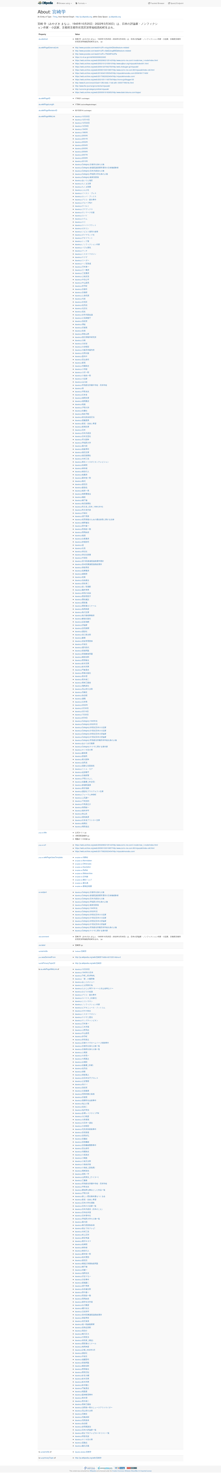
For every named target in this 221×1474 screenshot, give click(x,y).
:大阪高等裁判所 (85, 350)
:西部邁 (81, 602)
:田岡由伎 (82, 532)
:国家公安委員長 (85, 765)
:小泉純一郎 (83, 375)
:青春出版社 (83, 673)
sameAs (43, 951)
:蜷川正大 (82, 1333)
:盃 (79, 545)
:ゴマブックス (84, 209)
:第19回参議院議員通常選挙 (89, 561)
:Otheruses (83, 863)
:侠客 (80, 1071)
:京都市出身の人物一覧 (87, 1046)
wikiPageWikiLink (47, 116)
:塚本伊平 (82, 810)
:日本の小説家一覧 (85, 1206)
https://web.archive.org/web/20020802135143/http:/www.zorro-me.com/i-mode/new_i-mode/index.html (116, 60)
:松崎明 (81, 465)
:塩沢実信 (82, 1110)
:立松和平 (82, 1311)
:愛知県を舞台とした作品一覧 (90, 1190)
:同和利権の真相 (85, 1094)
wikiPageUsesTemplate (51, 857)
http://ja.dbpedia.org (84, 16)
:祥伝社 (81, 551)
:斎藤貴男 (82, 420)
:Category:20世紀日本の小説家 (90, 727)
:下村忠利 (82, 801)
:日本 (80, 430)
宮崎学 (59, 11)
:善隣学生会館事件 (85, 1100)
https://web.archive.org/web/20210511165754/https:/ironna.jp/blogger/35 (104, 79)
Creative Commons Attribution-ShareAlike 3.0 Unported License (132, 1471)
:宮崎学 (80, 951)
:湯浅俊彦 (82, 817)
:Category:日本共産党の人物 (89, 170)
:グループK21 (83, 202)
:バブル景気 (83, 247)
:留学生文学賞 (84, 1301)
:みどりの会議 (84, 991)
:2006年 (81, 151)
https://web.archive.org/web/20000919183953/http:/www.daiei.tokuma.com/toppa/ (108, 92)
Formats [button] (81, 3)
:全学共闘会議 (84, 314)
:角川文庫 (82, 612)
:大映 (80, 340)
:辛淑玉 (81, 644)
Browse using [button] (64, 3)
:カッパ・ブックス (85, 196)
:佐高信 (81, 305)
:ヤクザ (81, 257)
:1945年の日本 (84, 972)
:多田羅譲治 (83, 1426)
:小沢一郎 (82, 372)
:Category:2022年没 (86, 724)
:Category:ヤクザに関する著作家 (91, 746)
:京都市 (81, 289)
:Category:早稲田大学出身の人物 (91, 174)
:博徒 (80, 324)
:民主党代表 (83, 509)
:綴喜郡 (81, 573)
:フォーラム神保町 (85, 794)
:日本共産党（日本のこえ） (89, 1209)
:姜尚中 (81, 356)
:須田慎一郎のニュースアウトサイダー (93, 1407)
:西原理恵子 (83, 596)
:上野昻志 (82, 1030)
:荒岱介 (81, 1330)
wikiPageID (44, 98)
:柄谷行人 (82, 471)
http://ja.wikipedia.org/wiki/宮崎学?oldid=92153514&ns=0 (98, 957)
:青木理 (81, 676)
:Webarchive (83, 873)
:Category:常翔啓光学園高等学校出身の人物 (96, 740)
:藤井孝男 (82, 589)
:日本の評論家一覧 (85, 1429)
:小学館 (81, 369)
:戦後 (80, 404)
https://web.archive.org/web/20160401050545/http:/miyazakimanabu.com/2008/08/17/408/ (111, 73)
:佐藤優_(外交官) (85, 781)
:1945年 (81, 129)
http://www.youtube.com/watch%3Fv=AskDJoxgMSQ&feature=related (103, 50)
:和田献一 (82, 807)
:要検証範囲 (83, 886)
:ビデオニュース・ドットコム (90, 1007)
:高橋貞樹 (82, 1417)
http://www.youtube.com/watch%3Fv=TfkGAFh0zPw (96, 54)
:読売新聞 (82, 628)
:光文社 (81, 308)
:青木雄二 (82, 679)
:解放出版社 (83, 618)
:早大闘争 (82, 439)
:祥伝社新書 (83, 554)
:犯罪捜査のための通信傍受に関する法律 (94, 519)
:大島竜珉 (82, 1119)
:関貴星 (81, 1391)
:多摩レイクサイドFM (87, 1113)
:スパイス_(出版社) (86, 998)
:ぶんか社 (82, 190)
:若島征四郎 (83, 1327)
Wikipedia (93, 1471)
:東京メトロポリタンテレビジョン (92, 461)
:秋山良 (81, 813)
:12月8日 (82, 126)
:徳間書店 (82, 401)
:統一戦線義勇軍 (85, 1324)
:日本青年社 (83, 1215)
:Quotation (83, 867)
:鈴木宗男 (82, 663)
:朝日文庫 (82, 452)
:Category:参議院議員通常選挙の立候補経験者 (97, 167)
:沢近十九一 (83, 1276)
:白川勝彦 (82, 1305)
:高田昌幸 (82, 1420)
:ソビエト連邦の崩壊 (86, 231)
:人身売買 (82, 295)
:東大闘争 (82, 759)
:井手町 (81, 286)
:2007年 (81, 154)
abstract (43, 39)
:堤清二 (81, 1106)
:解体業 (81, 753)
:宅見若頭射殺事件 (85, 1129)
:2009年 (81, 158)
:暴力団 (81, 446)
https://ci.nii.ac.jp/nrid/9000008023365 (90, 57)
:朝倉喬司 (82, 449)
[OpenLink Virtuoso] (89, 1468)
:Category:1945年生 (86, 721)
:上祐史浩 (82, 276)
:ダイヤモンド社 (85, 234)
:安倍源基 (82, 1132)
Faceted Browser (157, 3)
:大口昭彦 (82, 1116)
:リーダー (82, 260)
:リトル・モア (84, 769)
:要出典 (81, 883)
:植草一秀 (82, 490)
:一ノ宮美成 (83, 263)
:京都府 (81, 292)
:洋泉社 (81, 513)
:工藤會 (81, 1180)
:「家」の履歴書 (85, 978)
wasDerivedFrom (47, 957)
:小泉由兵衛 (83, 1164)
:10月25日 (82, 116)
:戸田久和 (82, 407)
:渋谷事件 (82, 1279)
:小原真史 (82, 1154)
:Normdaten (83, 860)
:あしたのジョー (85, 982)
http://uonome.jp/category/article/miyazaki (92, 89)
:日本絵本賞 (83, 1212)
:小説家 (81, 378)
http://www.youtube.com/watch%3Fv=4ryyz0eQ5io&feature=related (102, 47)
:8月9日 (81, 717)
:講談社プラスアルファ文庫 (89, 791)
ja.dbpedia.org (115, 16)
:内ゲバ (81, 1084)
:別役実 (81, 321)
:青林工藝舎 (83, 682)
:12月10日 (82, 119)
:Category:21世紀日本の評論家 (90, 737)
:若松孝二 (82, 583)
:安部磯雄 (82, 1142)
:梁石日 (81, 484)
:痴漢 (80, 535)
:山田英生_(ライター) (87, 1177)
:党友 (80, 311)
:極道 (80, 497)
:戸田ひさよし (84, 778)
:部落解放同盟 (84, 653)
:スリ (80, 222)
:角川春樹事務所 (85, 615)
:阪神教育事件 (84, 1394)
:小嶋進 (81, 1158)
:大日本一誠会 (84, 1122)
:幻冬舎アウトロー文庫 (87, 820)
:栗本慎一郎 (83, 477)
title (43, 832)
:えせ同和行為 (84, 985)
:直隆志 (81, 1442)
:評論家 (81, 625)
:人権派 (81, 1052)
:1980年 (81, 132)
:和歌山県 (82, 334)
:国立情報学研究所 (85, 337)
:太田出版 (82, 353)
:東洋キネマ (83, 1241)
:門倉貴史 (82, 669)
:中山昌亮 (82, 282)
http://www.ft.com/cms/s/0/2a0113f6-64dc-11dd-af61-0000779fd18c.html (104, 82)
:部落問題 (82, 650)
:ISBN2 (81, 857)
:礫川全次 (82, 1308)
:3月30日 (82, 708)
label (42, 945)
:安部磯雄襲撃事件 (85, 1145)
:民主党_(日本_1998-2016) (89, 506)
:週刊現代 (82, 647)
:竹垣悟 (81, 557)
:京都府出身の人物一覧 (87, 1049)
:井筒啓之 (82, 1039)
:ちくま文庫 (83, 183)
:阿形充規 (82, 1436)
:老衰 (80, 577)
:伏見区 (81, 302)
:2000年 (81, 135)
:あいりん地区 (84, 180)
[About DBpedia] (45, 3)
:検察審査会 (83, 493)
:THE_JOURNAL (85, 975)
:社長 (80, 548)
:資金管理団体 (84, 641)
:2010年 (81, 161)
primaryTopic (47, 1457)
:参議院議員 (83, 785)
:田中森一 (82, 525)
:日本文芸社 (83, 436)
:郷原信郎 (82, 657)
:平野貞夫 (82, 391)
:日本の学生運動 (85, 1202)
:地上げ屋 (82, 1103)
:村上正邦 (82, 1234)
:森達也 (81, 487)
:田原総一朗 (83, 529)
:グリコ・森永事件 (85, 199)
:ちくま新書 (83, 186)
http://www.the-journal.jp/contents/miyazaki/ (92, 86)
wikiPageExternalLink (48, 47)
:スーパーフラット (85, 225)
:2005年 (81, 148)
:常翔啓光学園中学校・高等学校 (91, 385)
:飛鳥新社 (82, 685)
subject (43, 892)
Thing (55, 16)
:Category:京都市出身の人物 (89, 164)
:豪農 (80, 637)
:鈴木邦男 (82, 666)
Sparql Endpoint (176, 3)
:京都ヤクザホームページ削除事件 (92, 1042)
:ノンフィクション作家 (87, 244)
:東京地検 (82, 788)
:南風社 (81, 823)
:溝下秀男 (82, 516)
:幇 (79, 388)
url (42, 845)
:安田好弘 (82, 1135)
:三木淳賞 (82, 1026)
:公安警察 (82, 1081)
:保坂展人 (82, 1074)
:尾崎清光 (82, 1170)
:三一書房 (82, 270)
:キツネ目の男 (84, 749)
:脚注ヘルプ (83, 879)
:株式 (80, 481)
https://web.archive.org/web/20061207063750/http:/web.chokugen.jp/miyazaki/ (107, 66)
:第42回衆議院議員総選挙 (88, 564)
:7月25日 (82, 714)
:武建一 (81, 1270)
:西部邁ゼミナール (85, 605)
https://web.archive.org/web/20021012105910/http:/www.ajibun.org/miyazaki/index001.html (111, 63)
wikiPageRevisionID (48, 110)
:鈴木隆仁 (82, 1385)
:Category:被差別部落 (87, 177)
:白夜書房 (82, 538)
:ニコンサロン (84, 1001)
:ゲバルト (82, 206)
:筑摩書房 (82, 570)
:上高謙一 (82, 797)
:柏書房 (81, 474)
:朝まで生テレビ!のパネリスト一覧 (92, 1433)
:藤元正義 (82, 1445)
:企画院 (81, 1062)
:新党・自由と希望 (85, 423)
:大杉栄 (81, 343)
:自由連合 (82, 580)
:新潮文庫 (82, 426)
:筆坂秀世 (82, 567)
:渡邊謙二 (82, 1282)
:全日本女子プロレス (86, 1078)
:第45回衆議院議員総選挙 (88, 1314)
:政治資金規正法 (85, 417)
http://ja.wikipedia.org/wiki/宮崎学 (88, 963)
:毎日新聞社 (83, 503)
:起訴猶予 (82, 772)
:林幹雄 (81, 468)
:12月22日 (82, 122)
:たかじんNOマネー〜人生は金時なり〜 (94, 988)
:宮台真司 (82, 359)
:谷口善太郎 (83, 634)
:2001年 (81, 138)
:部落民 (81, 756)
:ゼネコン (82, 228)
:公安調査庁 (83, 318)
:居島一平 (82, 1174)
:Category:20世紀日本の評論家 (90, 733)
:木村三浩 (82, 458)
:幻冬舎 (81, 394)
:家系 (80, 362)
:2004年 (81, 145)
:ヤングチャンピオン (86, 1020)
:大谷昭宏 (82, 346)
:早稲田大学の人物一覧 (87, 1218)
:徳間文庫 (82, 398)
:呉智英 (81, 327)
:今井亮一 (82, 1055)
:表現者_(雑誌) (84, 1340)
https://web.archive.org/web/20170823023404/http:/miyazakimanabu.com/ (105, 76)
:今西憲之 (82, 1058)
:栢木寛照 (82, 1257)
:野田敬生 (82, 660)
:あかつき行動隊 (85, 743)
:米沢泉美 (82, 1321)
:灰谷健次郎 (83, 1289)
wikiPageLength (46, 104)
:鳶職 (80, 698)
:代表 (80, 298)
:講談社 (81, 631)
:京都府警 (82, 775)
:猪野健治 (82, 522)
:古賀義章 (82, 1090)
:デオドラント (84, 238)
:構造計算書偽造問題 (86, 1263)
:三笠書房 (82, 273)
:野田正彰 (82, 1372)
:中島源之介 (83, 804)
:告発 (80, 330)
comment (44, 936)
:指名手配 (82, 414)
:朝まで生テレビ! (85, 1228)
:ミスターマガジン (85, 254)
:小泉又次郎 (83, 1161)
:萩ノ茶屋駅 (83, 586)
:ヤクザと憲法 (84, 1017)
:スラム (81, 218)
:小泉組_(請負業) (85, 1167)
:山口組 (81, 382)
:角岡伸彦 (82, 609)
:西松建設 (82, 599)
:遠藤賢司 (82, 1359)
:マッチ (81, 250)
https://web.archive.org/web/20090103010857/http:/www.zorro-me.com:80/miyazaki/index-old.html (114, 70)
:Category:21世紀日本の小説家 (90, 730)
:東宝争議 (82, 1238)
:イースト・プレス (85, 193)
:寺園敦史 (82, 366)
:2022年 (81, 705)
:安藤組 (81, 1138)
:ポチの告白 (83, 1010)
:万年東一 (82, 266)
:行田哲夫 (82, 1337)
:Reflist (81, 870)
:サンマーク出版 (85, 212)
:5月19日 (82, 711)
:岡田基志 (82, 826)
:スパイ (81, 215)
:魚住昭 (81, 695)
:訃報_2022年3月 (85, 1349)
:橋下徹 (81, 500)
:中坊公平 (82, 279)
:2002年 (81, 142)
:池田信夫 (82, 1273)
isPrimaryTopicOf (47, 963)
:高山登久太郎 (84, 689)
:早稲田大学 (83, 442)
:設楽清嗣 (82, 621)
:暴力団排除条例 (85, 1225)
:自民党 (81, 762)
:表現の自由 (83, 593)
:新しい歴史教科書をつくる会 (90, 1196)
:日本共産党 (83, 433)
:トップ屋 (82, 241)
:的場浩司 (82, 541)
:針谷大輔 (82, 1375)
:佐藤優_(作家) (84, 1065)
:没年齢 (81, 876)
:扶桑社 (81, 410)
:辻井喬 (81, 701)
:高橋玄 (81, 692)
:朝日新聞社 (83, 455)
